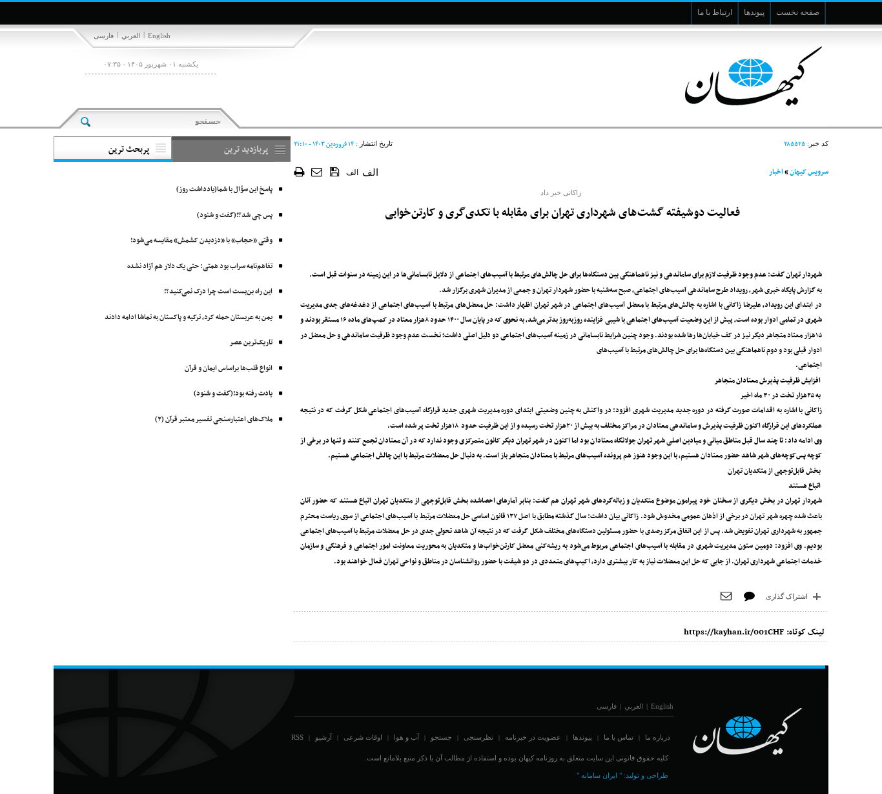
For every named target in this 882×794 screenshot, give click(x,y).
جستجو (441, 737)
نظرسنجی (478, 737)
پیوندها (582, 737)
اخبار (776, 172)
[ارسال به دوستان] (317, 171)
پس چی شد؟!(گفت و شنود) (234, 215)
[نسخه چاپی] (299, 171)
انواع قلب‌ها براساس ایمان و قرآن (228, 368)
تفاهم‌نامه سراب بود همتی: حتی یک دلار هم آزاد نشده (199, 266)
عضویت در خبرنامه (533, 737)
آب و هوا (406, 737)
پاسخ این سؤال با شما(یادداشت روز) (224, 189)
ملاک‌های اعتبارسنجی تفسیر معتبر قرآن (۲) (213, 419)
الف (352, 172)
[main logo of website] (742, 76)
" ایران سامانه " (599, 775)
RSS (297, 737)
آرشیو (323, 737)
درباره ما (657, 737)
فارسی (104, 35)
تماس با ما (618, 737)
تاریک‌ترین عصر (250, 343)
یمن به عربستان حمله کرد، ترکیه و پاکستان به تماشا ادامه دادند (188, 317)
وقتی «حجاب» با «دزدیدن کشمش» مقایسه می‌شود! (201, 241)
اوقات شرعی (363, 737)
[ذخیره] (335, 171)
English (159, 35)
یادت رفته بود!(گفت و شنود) (233, 394)
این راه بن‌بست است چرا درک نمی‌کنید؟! (218, 292)
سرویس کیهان (809, 172)
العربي (130, 35)
